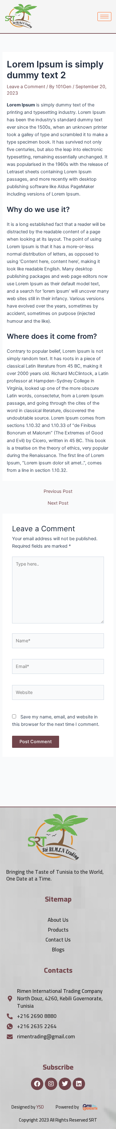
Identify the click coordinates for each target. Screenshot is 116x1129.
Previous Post (58, 491)
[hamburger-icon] (104, 16)
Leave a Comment (26, 86)
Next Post (58, 503)
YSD (40, 1106)
